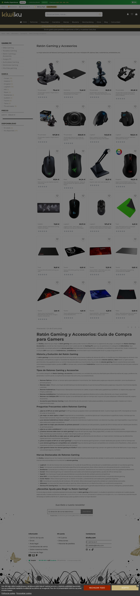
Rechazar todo (97, 588)
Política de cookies (8, 593)
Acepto (125, 588)
